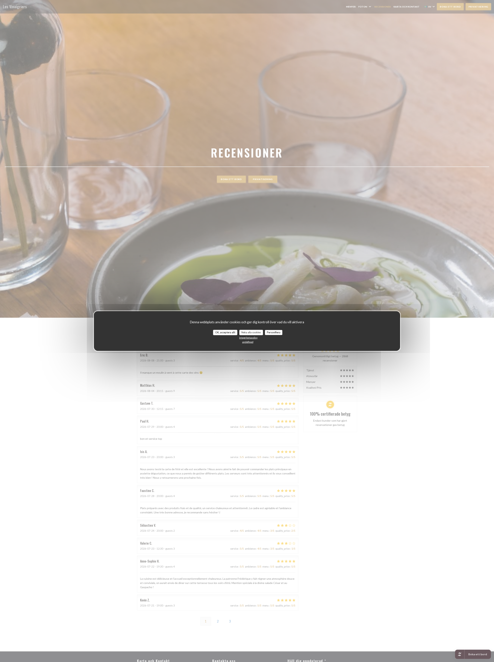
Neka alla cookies (251, 332)
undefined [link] (247, 341)
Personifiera (273, 332)
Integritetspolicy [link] (248, 337)
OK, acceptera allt (225, 332)
